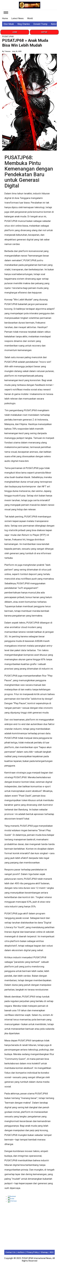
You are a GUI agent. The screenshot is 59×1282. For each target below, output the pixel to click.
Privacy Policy (32, 1252)
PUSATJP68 (7, 36)
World (30, 18)
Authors (20, 1252)
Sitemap (44, 1252)
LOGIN (15, 32)
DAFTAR (44, 32)
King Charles (23, 24)
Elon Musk (9, 24)
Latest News (17, 18)
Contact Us (10, 1252)
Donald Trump (40, 24)
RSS (52, 1252)
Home (5, 18)
